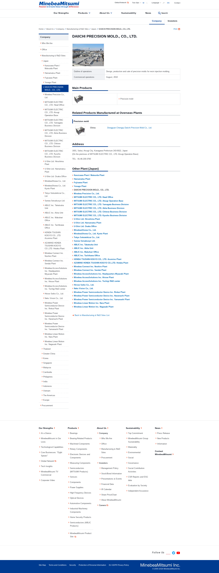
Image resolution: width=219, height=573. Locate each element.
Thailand (47, 349)
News (148, 13)
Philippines (48, 377)
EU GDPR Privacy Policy (119, 565)
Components (75, 482)
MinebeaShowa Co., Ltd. (85, 230)
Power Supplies (76, 487)
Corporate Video (48, 480)
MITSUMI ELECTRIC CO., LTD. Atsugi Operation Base (98, 201)
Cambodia (47, 372)
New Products (163, 438)
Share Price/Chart (109, 495)
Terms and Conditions (57, 565)
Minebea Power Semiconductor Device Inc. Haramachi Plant (101, 296)
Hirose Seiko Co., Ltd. (84, 285)
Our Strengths (61, 13)
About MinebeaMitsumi (111, 500)
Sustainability (128, 13)
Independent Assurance (138, 491)
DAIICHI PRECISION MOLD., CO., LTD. (54, 88)
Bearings (74, 433)
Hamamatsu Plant (82, 179)
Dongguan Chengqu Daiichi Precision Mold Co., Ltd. (129, 128)
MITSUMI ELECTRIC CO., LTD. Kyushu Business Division (100, 215)
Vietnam (46, 391)
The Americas (49, 395)
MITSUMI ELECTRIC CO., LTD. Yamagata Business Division (101, 204)
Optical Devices (77, 498)
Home (41, 29)
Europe (46, 400)
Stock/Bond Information (111, 473)
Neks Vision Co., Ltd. (83, 288)
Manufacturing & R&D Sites (78, 29)
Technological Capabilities (52, 447)
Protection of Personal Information (92, 565)
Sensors (73, 477)
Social (130, 458)
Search (164, 13)
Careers (102, 505)
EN (168, 3)
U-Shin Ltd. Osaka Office (85, 226)
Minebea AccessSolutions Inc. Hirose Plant (94, 277)
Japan (93, 29)
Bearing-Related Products (81, 438)
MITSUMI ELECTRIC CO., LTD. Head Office (93, 197)
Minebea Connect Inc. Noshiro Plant (90, 266)
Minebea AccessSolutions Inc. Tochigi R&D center (97, 281)
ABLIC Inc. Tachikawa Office (87, 255)
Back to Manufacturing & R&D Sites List (92, 315)
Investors (172, 21)
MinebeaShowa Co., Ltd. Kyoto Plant (91, 234)
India (45, 381)
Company (157, 21)
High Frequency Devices (80, 493)
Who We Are (47, 43)
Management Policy (109, 468)
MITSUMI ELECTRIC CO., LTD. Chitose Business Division (100, 212)
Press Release (163, 433)
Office (44, 49)
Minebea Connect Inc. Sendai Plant (90, 270)
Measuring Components (80, 463)
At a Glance (46, 433)
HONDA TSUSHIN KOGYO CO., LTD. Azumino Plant (97, 259)
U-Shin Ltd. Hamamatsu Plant (87, 223)
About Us (105, 13)
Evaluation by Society (137, 485)
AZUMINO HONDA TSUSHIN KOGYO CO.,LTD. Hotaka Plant (101, 263)
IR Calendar (106, 489)
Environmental (134, 452)
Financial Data (107, 484)
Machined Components (80, 444)
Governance (133, 463)
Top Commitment (135, 433)
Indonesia (47, 386)
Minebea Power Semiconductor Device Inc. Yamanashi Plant (102, 299)
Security (72, 565)
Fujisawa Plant (80, 182)
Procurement (47, 405)
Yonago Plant (80, 186)
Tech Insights (47, 466)
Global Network (120, 2)
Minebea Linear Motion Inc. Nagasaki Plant (93, 307)
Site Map (42, 565)
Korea (45, 358)
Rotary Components (78, 449)
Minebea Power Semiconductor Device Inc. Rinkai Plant (99, 292)
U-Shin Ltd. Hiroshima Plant (87, 219)
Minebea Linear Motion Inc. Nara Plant (91, 303)
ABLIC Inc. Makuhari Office (86, 252)
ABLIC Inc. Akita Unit (83, 248)
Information (162, 444)
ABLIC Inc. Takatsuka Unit (86, 245)
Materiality (132, 447)
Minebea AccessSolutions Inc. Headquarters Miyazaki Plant (101, 274)
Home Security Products (80, 517)
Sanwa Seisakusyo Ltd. (84, 241)
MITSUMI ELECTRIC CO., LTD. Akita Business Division (99, 208)
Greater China (49, 354)
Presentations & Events (111, 479)
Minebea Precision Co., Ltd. (87, 193)
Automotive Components (80, 503)
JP (164, 3)
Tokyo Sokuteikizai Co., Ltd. (87, 237)
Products (83, 13)
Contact (177, 3)
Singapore (47, 363)
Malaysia (47, 367)
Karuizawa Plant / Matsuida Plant (89, 175)
